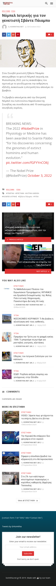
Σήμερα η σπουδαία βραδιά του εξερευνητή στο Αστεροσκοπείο (37, 457)
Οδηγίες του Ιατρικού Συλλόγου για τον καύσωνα (33, 358)
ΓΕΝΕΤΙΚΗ (10, 193)
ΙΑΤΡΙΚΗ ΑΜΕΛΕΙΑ (32, 193)
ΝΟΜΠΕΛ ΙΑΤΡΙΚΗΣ (10, 196)
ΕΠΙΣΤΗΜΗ (6, 11)
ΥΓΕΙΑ (13, 11)
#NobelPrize (30, 128)
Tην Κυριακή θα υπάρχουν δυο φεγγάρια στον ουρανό (35, 437)
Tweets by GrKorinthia (12, 526)
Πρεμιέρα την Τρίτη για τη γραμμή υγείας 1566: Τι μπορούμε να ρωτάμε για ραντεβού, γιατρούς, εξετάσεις (33, 339)
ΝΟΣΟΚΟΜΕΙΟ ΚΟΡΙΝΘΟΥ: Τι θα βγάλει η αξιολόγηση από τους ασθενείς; (33, 320)
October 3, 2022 (40, 175)
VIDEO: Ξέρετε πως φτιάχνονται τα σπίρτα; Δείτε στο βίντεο (37, 417)
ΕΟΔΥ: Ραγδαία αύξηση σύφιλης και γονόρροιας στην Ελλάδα (31, 376)
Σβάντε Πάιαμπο (25, 196)
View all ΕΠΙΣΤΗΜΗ (26, 500)
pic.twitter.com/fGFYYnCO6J (27, 162)
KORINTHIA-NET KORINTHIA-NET (29, 305)
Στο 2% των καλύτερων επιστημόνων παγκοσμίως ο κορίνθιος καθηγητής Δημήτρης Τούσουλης (36, 481)
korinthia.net (17, 27)
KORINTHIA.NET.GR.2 (25, 325)
